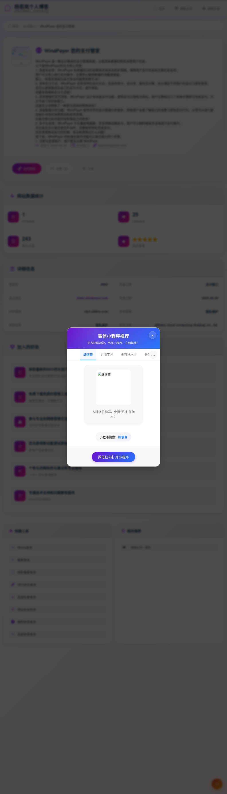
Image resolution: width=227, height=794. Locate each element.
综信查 (88, 354)
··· (153, 354)
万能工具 (107, 354)
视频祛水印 (129, 354)
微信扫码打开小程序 (113, 457)
